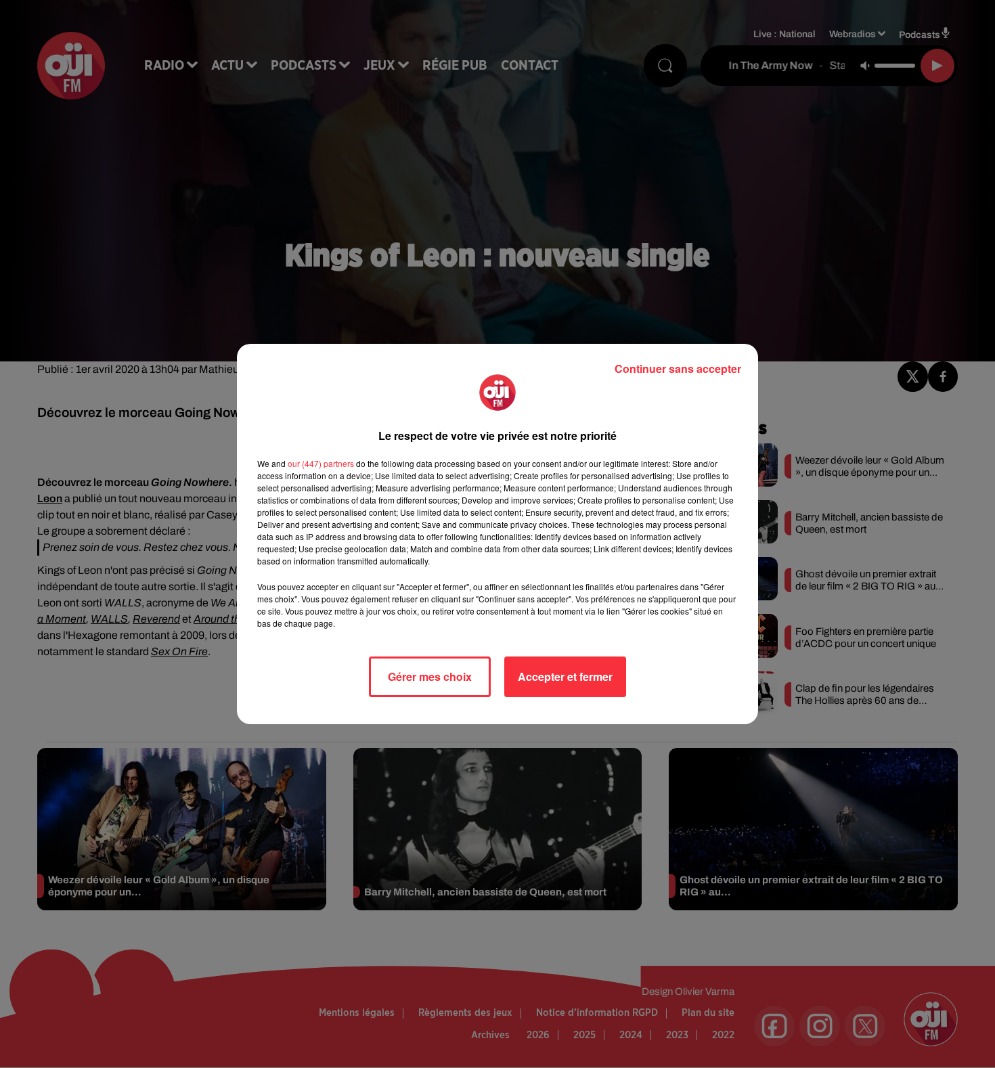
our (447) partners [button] (321, 463)
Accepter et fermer (565, 676)
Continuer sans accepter (678, 368)
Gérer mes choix (430, 676)
